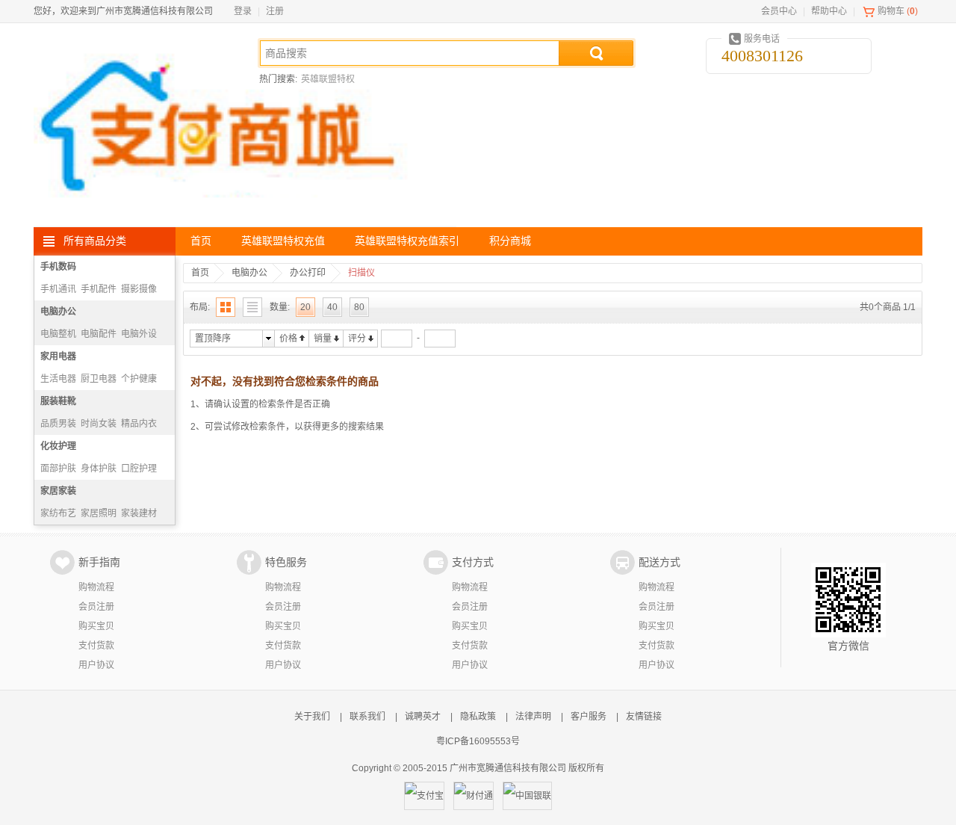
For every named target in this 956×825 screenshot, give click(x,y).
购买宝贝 (96, 626)
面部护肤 (58, 468)
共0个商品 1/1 (888, 307)
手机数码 (58, 267)
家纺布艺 (58, 513)
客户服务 (588, 716)
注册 (275, 11)
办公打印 (308, 273)
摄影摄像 (139, 289)
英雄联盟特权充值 (283, 241)
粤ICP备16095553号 (478, 741)
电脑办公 (58, 311)
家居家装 (58, 491)
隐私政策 (478, 716)
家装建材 (139, 513)
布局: (200, 307)
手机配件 (99, 289)
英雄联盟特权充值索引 (407, 241)
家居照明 (99, 513)
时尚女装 (99, 423)
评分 (357, 338)
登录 (243, 11)
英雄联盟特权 (328, 79)
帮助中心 (829, 11)
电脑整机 (58, 334)
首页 (200, 241)
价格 (288, 338)
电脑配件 (99, 334)
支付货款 (96, 645)
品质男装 (58, 423)
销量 (323, 338)
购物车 (891, 11)
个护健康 (139, 379)
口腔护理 (139, 468)
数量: (280, 307)
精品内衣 (139, 423)
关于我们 (312, 716)
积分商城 (510, 241)
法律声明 (533, 716)
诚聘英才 (423, 716)
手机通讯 (58, 289)
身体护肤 (99, 468)
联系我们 (367, 716)
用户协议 (96, 665)
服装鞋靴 (58, 401)
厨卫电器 (99, 379)
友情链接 (644, 716)
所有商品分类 (94, 241)
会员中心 (779, 11)
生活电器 (58, 379)
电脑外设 (139, 334)
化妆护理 (58, 446)
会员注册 (96, 607)
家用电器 (58, 356)
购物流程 (96, 587)
